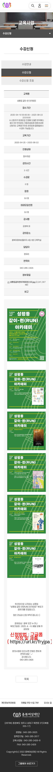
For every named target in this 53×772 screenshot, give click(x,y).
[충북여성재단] (7, 5)
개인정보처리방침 (8, 703)
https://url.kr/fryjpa (30, 641)
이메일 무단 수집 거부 (30, 703)
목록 (26, 679)
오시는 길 (48, 703)
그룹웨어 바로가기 (26, 763)
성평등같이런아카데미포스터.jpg (22, 282)
